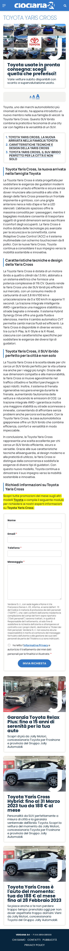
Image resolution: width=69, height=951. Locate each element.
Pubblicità (50, 940)
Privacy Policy (34, 945)
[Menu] (4, 6)
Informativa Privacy (36, 645)
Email (12, 534)
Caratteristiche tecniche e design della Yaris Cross (31, 146)
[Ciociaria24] (34, 5)
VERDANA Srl (23, 934)
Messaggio (16, 562)
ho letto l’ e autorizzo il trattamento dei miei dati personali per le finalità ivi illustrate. (30, 649)
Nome (12, 520)
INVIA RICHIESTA (34, 663)
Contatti (33, 940)
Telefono (15, 548)
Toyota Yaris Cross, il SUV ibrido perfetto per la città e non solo (35, 155)
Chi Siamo (18, 940)
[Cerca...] (65, 6)
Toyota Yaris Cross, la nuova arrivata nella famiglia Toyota (33, 138)
